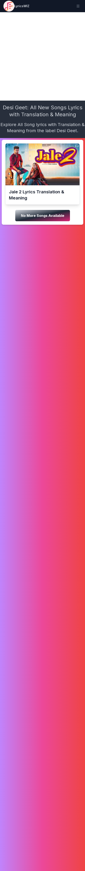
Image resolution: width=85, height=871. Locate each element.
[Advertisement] (42, 56)
